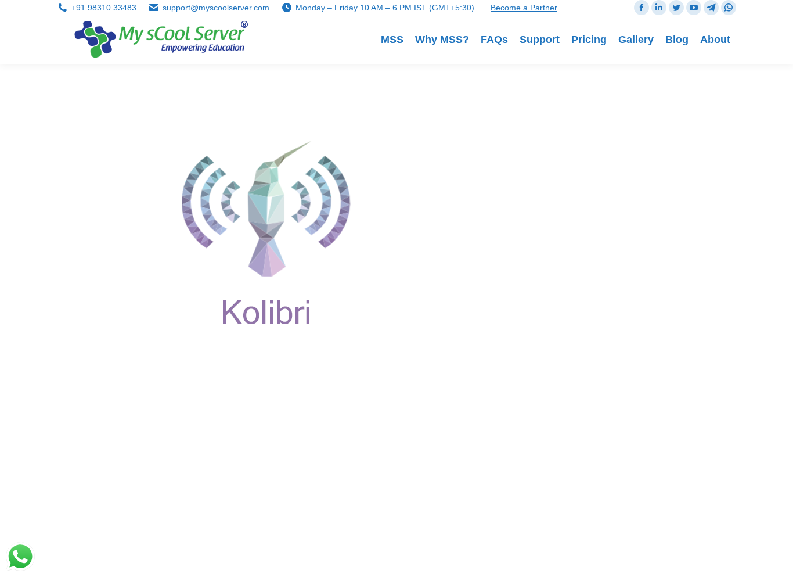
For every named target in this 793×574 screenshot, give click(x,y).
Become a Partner (524, 7)
